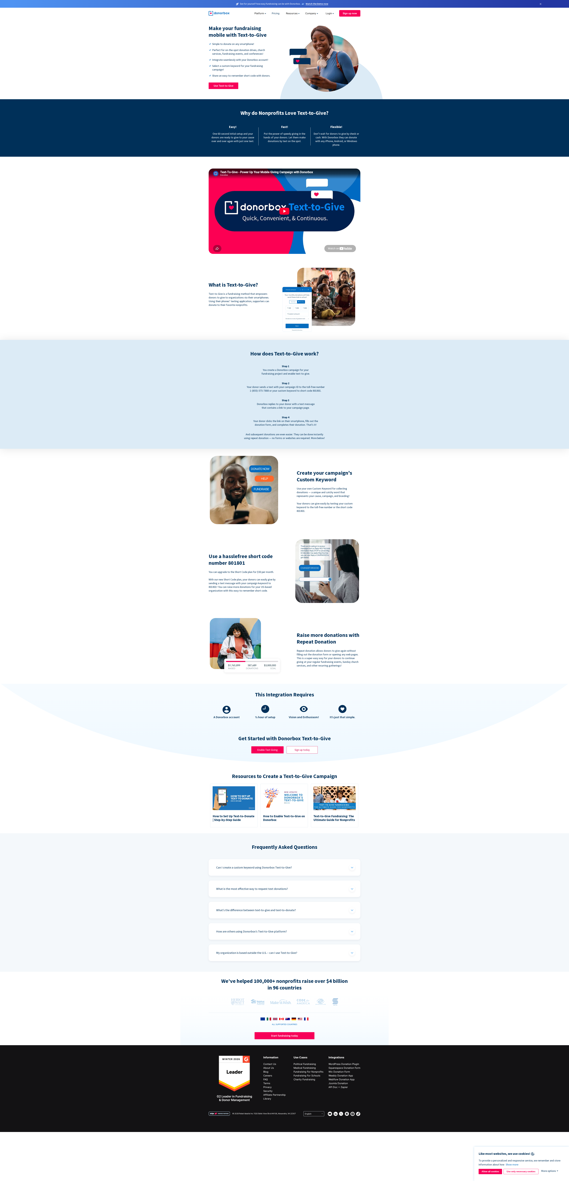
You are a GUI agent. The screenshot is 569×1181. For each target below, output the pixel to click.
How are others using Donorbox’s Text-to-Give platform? (251, 931)
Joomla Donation (338, 1083)
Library (267, 1098)
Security (267, 1090)
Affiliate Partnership (274, 1094)
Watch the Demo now (317, 3)
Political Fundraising (305, 1064)
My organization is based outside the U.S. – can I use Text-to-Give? (256, 953)
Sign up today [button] (302, 749)
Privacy (267, 1087)
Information (270, 1057)
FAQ (265, 1079)
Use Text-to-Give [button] (223, 85)
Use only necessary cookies (521, 1171)
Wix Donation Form (339, 1071)
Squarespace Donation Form (344, 1067)
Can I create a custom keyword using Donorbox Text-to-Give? (254, 867)
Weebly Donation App (341, 1075)
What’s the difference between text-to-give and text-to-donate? (256, 910)
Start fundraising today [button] (284, 1035)
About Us (268, 1067)
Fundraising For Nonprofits (308, 1071)
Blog (265, 1071)
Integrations (336, 1057)
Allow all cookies (490, 1171)
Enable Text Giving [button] (267, 749)
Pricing (275, 13)
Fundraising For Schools (307, 1075)
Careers (267, 1075)
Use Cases (300, 1057)
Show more (512, 1164)
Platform (259, 13)
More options (548, 1171)
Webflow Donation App (342, 1079)
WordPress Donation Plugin (344, 1064)
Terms (266, 1083)
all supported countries (284, 1024)
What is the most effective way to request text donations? (252, 889)
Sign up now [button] (350, 13)
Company (310, 13)
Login (329, 13)
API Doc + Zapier (338, 1087)
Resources (292, 13)
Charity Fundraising (304, 1079)
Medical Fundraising (305, 1067)
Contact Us (269, 1064)
